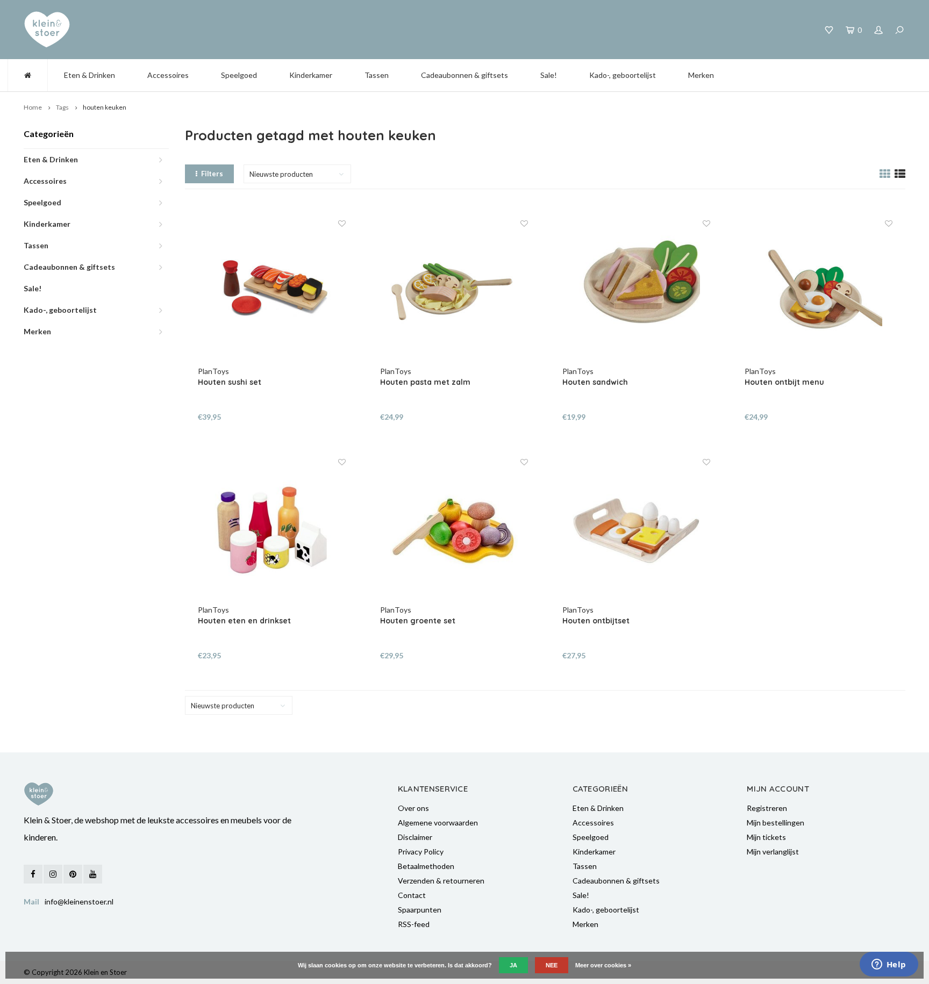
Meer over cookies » (603, 965)
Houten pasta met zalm (425, 382)
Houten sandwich (595, 382)
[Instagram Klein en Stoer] (53, 874)
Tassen (377, 75)
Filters (212, 173)
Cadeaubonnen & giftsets (464, 75)
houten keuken (104, 107)
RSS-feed (414, 924)
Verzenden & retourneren (441, 880)
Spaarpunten (419, 909)
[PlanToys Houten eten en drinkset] (272, 531)
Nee (552, 965)
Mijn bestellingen (775, 822)
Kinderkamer (310, 75)
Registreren (767, 808)
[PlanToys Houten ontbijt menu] (819, 292)
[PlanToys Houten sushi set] (272, 292)
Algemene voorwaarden (438, 822)
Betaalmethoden (426, 866)
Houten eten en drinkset (244, 621)
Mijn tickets (766, 837)
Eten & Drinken (89, 75)
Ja (513, 965)
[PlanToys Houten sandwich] (636, 292)
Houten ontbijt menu (784, 382)
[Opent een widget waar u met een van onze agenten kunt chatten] (888, 965)
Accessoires (168, 75)
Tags (62, 107)
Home (33, 107)
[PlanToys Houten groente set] (454, 531)
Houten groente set (417, 621)
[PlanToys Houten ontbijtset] (636, 531)
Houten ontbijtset (596, 621)
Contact (412, 895)
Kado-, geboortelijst (622, 75)
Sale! (548, 75)
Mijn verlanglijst (773, 851)
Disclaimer (415, 837)
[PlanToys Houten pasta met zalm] (454, 292)
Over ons (413, 808)
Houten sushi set (229, 382)
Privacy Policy (421, 851)
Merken (701, 75)
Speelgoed (239, 75)
